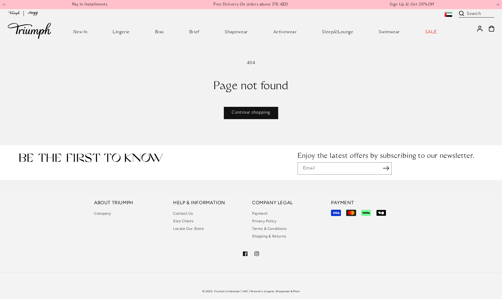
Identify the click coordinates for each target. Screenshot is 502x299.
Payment (259, 213)
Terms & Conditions (269, 228)
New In (80, 32)
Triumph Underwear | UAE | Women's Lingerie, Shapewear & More (257, 291)
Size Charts (183, 221)
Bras (159, 32)
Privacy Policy (264, 221)
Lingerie (121, 32)
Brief (194, 32)
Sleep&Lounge (337, 32)
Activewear (285, 32)
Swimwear (389, 32)
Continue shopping (251, 113)
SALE (431, 32)
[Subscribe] (386, 168)
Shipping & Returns (269, 236)
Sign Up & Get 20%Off (412, 5)
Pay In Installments (89, 5)
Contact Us (183, 213)
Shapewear (236, 32)
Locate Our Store (188, 228)
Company (102, 213)
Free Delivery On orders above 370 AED (250, 5)
